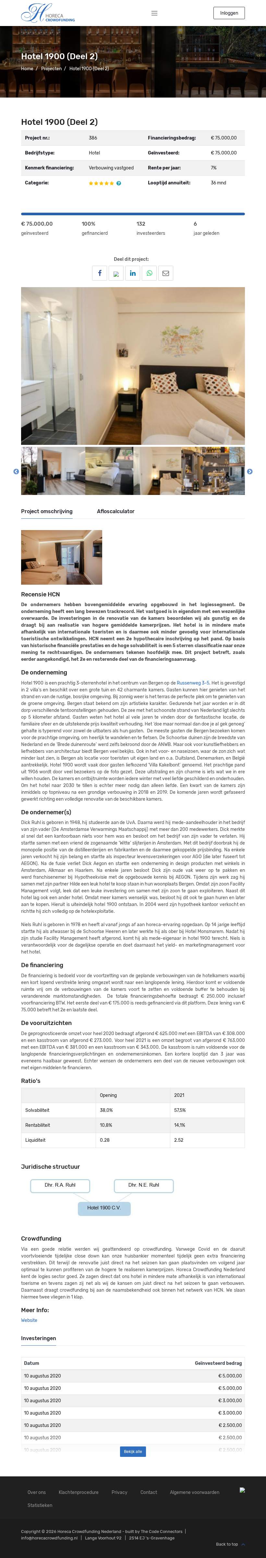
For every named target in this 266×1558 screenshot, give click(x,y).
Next (250, 472)
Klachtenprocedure (79, 1492)
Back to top (227, 1544)
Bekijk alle (133, 1451)
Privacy (119, 1492)
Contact (148, 1492)
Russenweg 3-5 (193, 683)
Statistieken (40, 1505)
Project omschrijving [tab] (47, 511)
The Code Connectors (162, 1531)
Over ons (37, 1492)
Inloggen (229, 13)
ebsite (31, 1320)
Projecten (51, 69)
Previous (16, 472)
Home (27, 69)
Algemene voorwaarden (194, 1492)
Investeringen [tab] (38, 1338)
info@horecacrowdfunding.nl (49, 1538)
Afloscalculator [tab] (116, 511)
